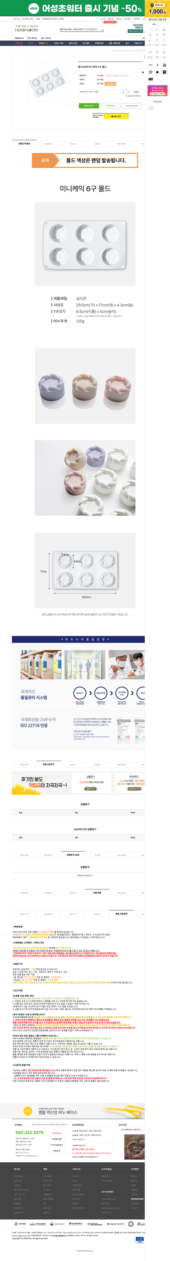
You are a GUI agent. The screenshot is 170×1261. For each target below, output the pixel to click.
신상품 (145, 38)
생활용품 (17, 1203)
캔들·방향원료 (48, 1199)
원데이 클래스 (108, 1199)
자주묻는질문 (57, 1139)
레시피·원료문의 (78, 1194)
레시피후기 (76, 1199)
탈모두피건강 (48, 38)
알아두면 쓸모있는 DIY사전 (111, 1208)
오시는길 (134, 1208)
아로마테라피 (19, 1176)
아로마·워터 (47, 1181)
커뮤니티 (76, 1169)
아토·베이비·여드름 (21, 1190)
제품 (45, 1169)
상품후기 (157, 45)
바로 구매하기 (110, 106)
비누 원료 (46, 1190)
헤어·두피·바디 (19, 1194)
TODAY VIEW (157, 101)
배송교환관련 (121, 144)
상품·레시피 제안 (78, 1208)
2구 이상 (135, 50)
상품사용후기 (48, 144)
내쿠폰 (157, 57)
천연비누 (17, 1185)
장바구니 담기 (89, 106)
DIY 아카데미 (107, 1191)
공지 (157, 34)
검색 (102, 29)
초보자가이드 (19, 1208)
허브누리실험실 (107, 1181)
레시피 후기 (150, 46)
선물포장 (46, 1213)
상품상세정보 (24, 143)
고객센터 (135, 1169)
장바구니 (164, 45)
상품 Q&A (73, 144)
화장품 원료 (47, 1194)
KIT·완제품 (47, 1176)
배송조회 (150, 57)
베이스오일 (47, 1185)
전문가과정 (106, 1203)
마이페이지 (136, 19)
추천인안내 (110, 83)
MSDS (164, 57)
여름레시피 (21, 38)
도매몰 (37, 19)
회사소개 (16, 19)
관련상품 (97, 144)
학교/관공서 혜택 (27, 19)
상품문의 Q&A (72, 854)
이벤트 (164, 34)
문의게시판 (57, 1133)
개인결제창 (135, 1203)
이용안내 (134, 1190)
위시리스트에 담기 (132, 106)
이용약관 (134, 1194)
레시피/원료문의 (57, 1145)
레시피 (17, 1169)
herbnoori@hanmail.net (20, 1236)
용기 (44, 1203)
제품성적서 (106, 1176)
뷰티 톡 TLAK (106, 1213)
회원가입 (111, 19)
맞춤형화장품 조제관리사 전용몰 (53, 19)
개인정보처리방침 (137, 1199)
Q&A (150, 34)
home (114, 50)
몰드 (128, 50)
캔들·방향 (17, 1199)
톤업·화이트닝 (33, 38)
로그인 (103, 19)
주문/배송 (127, 19)
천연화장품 (18, 1181)
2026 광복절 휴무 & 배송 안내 (130, 1129)
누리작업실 (107, 1169)
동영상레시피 (19, 1213)
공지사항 (75, 1176)
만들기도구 (121, 50)
